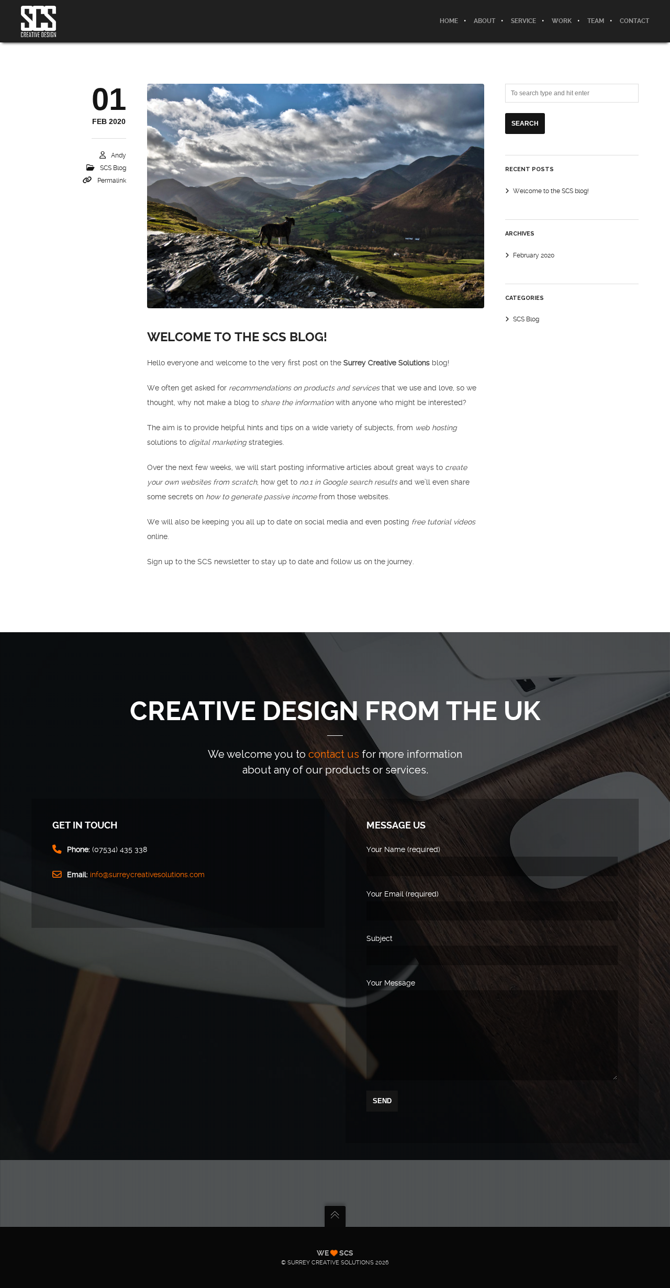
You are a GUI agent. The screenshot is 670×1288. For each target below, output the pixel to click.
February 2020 (533, 255)
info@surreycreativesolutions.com (147, 874)
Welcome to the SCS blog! (237, 337)
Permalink (111, 180)
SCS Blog (113, 168)
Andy (118, 155)
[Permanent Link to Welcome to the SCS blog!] (315, 196)
